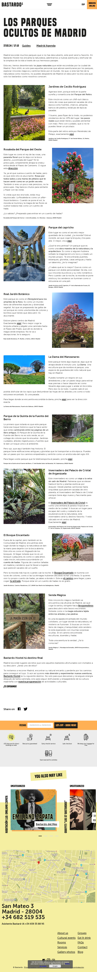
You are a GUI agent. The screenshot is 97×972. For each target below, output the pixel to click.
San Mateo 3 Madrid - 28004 (22, 909)
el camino (68, 578)
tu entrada (15, 581)
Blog (80, 951)
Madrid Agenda (45, 45)
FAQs (81, 942)
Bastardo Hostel (12, 676)
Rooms (61, 942)
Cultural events (66, 937)
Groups (82, 933)
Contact (82, 947)
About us (62, 933)
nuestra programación (29, 682)
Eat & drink (84, 937)
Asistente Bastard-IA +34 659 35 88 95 (23, 923)
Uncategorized (18, 786)
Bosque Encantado (64, 573)
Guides (26, 45)
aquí (71, 134)
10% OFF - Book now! (66, 725)
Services (62, 947)
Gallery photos (66, 951)
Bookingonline (92, 4)
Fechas (22, 725)
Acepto (55, 966)
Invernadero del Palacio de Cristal (68, 503)
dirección (13, 168)
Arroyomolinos (85, 606)
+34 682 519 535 (23, 917)
